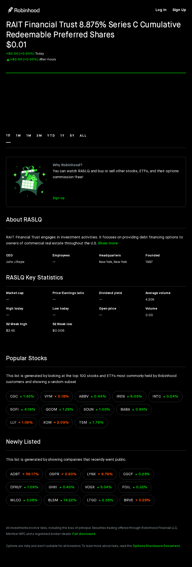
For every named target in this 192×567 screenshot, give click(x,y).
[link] (160, 10)
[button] (8, 138)
